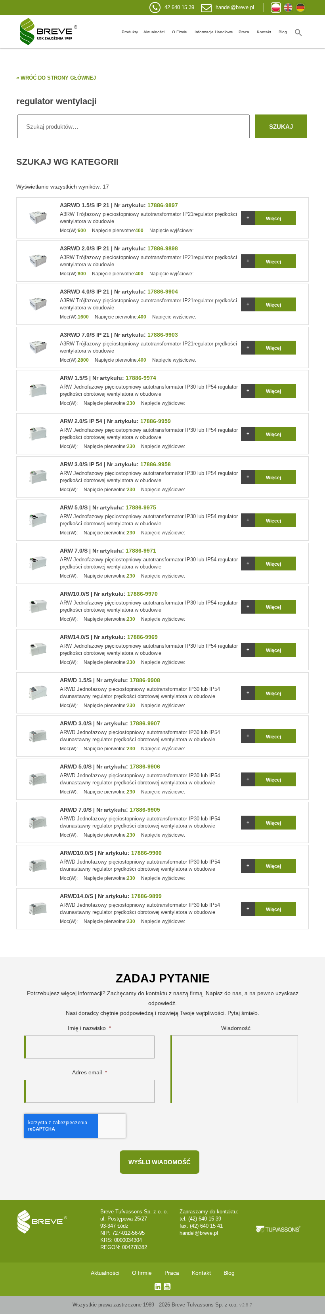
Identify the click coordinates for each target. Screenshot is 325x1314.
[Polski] (275, 7)
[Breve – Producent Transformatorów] (48, 31)
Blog (283, 32)
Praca (244, 32)
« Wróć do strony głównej (56, 78)
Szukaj (281, 126)
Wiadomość (235, 1028)
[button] (298, 31)
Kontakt (264, 32)
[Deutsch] (300, 7)
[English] (288, 7)
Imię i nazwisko (89, 1028)
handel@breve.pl (235, 7)
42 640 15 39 (179, 7)
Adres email (89, 1072)
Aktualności (153, 32)
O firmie (179, 32)
